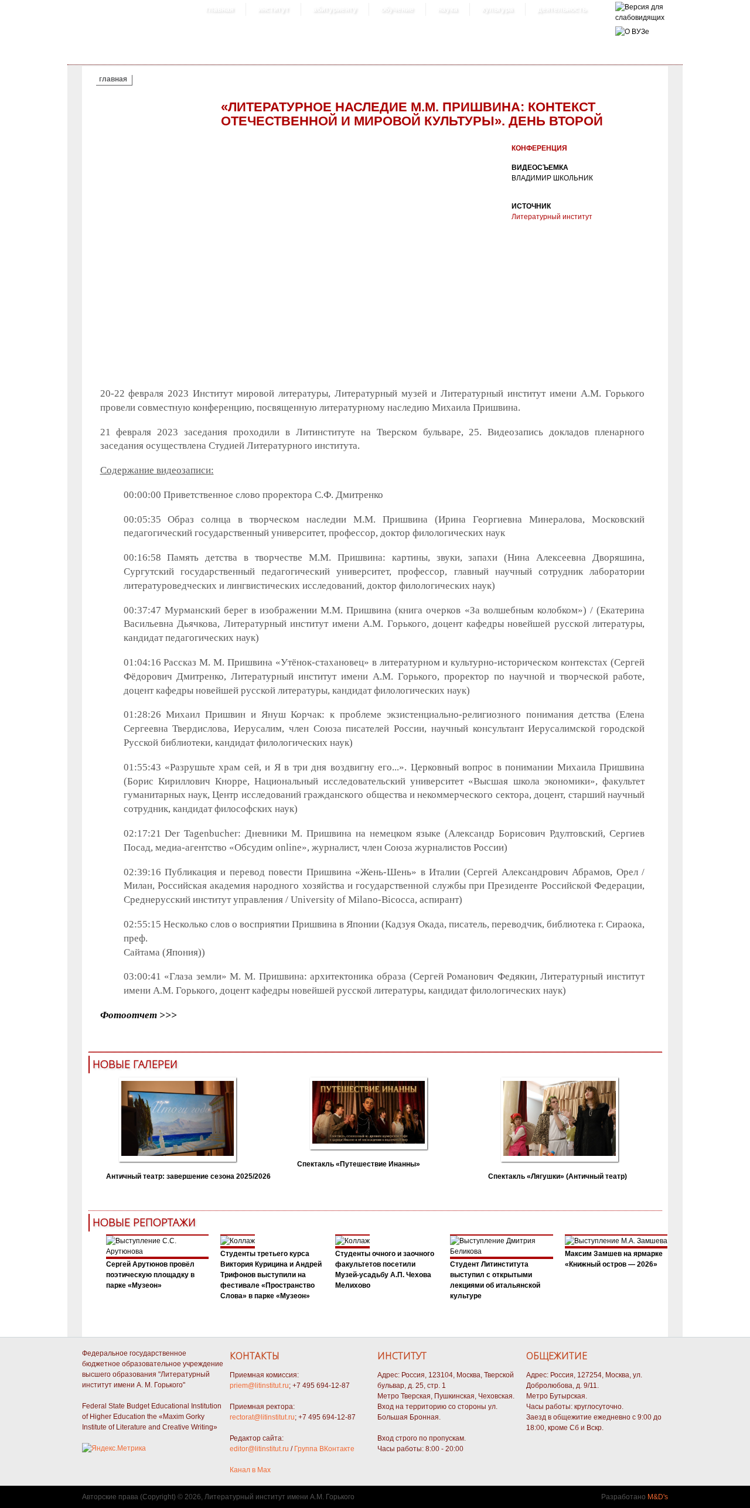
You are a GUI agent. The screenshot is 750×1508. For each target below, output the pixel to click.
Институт (273, 9)
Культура (497, 9)
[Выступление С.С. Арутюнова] (157, 1251)
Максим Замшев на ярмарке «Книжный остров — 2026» (614, 1259)
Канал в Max (250, 1470)
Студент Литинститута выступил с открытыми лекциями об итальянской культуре (495, 1280)
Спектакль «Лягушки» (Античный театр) (557, 1176)
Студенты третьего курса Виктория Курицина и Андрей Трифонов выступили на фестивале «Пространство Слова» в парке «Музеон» (271, 1275)
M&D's (657, 1497)
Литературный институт (552, 217)
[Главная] (639, 17)
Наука (448, 9)
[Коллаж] (237, 1241)
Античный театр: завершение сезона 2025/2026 (188, 1176)
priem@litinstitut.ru (259, 1385)
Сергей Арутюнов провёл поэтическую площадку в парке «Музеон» (150, 1274)
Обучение (397, 9)
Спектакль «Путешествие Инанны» (358, 1164)
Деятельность (562, 9)
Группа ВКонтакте (324, 1449)
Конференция (539, 148)
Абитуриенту (335, 9)
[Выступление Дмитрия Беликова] (501, 1251)
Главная (220, 9)
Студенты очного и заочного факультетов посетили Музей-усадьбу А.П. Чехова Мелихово (384, 1269)
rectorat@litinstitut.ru (262, 1417)
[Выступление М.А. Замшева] (616, 1241)
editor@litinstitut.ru (259, 1449)
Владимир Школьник (552, 178)
